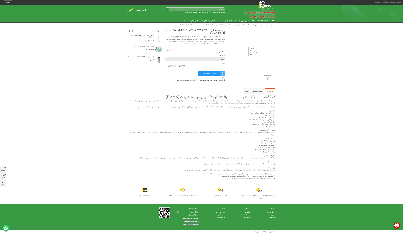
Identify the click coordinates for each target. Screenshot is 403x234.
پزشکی (193, 20)
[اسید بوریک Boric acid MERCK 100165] (158, 60)
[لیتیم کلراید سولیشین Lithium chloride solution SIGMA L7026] (170, 30)
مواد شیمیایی (246, 20)
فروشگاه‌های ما (271, 212)
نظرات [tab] (247, 91)
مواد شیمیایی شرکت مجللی (191, 218)
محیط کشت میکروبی (192, 215)
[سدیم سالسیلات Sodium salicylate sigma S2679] (166, 30)
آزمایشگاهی (208, 20)
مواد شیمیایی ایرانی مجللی (191, 224)
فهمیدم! (8, 2)
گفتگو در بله (263, 16)
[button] (132, 31)
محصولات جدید (245, 215)
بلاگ (181, 20)
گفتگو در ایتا (271, 16)
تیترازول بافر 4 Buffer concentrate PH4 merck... (141, 37)
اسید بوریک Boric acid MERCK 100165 (141, 57)
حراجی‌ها (247, 212)
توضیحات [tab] (270, 91)
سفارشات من (221, 215)
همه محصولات (262, 20)
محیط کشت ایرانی (180, 212)
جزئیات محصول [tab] (257, 91)
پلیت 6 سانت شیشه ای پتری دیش (143, 46)
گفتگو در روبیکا (254, 16)
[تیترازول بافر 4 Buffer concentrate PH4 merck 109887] (158, 39)
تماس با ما (272, 215)
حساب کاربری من (220, 212)
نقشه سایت (272, 217)
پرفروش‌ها (247, 217)
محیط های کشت (226, 20)
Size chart (169, 50)
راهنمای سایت (248, 13)
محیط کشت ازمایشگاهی (191, 221)
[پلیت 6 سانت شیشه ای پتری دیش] (158, 49)
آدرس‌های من (221, 217)
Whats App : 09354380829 (264, 13)
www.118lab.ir (266, 174)
